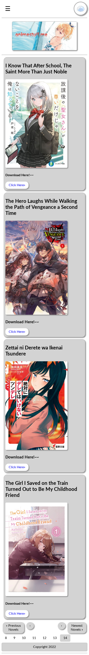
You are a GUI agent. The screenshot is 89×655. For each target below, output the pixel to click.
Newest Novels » (77, 627)
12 (44, 638)
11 (34, 638)
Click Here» (17, 185)
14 (65, 638)
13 (55, 638)
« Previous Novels (13, 627)
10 (24, 638)
